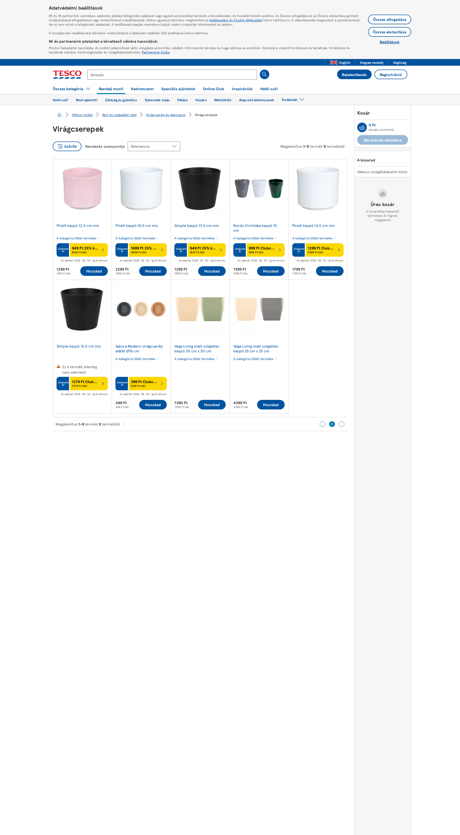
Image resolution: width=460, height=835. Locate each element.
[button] (340, 62)
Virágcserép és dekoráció (165, 114)
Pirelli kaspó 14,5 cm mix (313, 225)
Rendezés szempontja (105, 146)
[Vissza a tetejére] (232, 443)
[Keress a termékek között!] (264, 74)
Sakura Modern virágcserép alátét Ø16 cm (139, 348)
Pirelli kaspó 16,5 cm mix (136, 225)
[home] (59, 114)
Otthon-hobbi (82, 114)
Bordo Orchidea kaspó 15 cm (255, 228)
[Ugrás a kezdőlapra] (67, 74)
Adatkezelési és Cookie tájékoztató (235, 20)
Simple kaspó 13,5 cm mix (196, 225)
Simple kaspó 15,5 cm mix (79, 346)
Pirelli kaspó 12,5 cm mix (78, 225)
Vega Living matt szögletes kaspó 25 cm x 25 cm (255, 348)
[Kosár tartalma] (362, 127)
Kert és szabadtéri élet (119, 114)
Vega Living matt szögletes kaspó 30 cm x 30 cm (196, 348)
